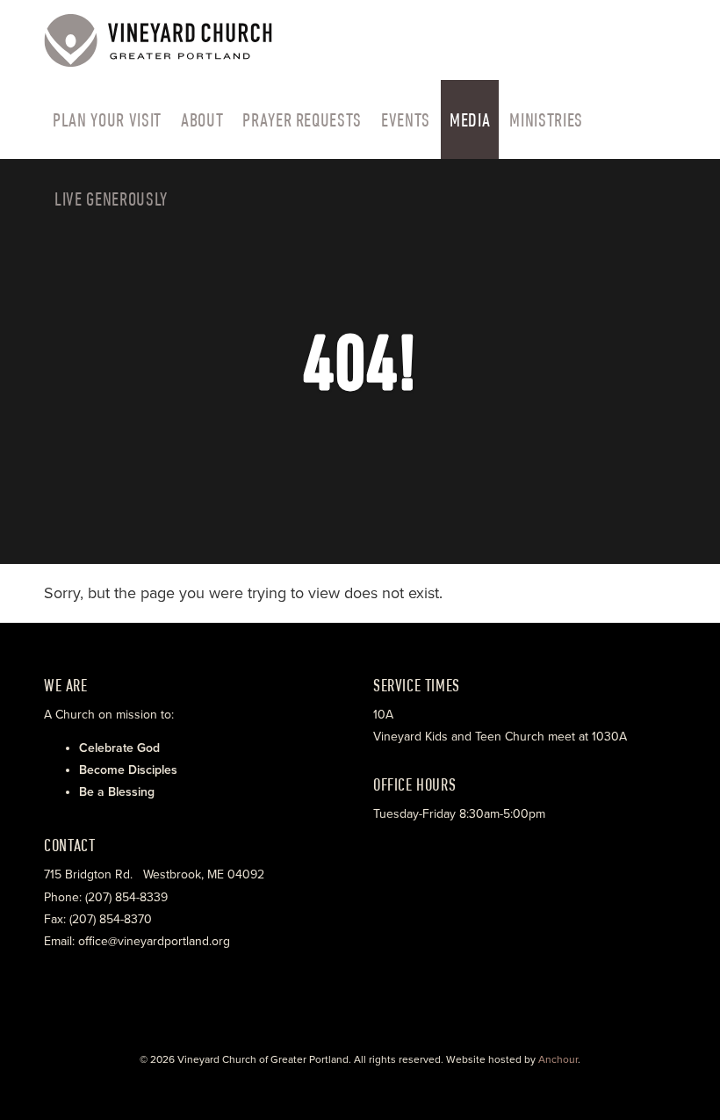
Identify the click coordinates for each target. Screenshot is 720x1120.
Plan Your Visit (107, 119)
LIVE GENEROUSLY (111, 198)
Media (470, 119)
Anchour (558, 1059)
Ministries (546, 119)
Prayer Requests (302, 119)
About (202, 119)
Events (405, 119)
